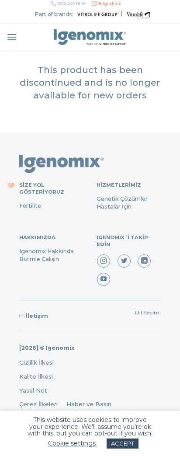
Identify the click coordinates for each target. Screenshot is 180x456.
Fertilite (30, 205)
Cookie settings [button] (72, 443)
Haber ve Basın (91, 403)
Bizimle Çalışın (39, 259)
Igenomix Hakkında (46, 251)
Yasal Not (33, 390)
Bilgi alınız (109, 3)
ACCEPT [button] (122, 443)
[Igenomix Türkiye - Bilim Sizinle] (90, 37)
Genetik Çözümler (122, 198)
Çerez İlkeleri (42, 403)
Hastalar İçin (114, 206)
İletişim (37, 316)
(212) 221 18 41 (71, 3)
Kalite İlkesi (36, 376)
